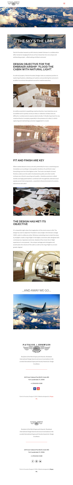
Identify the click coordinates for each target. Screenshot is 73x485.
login (36, 476)
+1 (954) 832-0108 (36, 383)
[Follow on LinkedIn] (40, 461)
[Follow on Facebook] (34, 388)
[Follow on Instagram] (38, 388)
